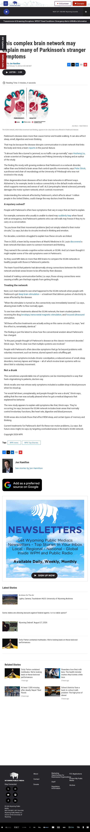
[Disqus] (45, 733)
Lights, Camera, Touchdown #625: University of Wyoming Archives (46, 599)
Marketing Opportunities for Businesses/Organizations (59, 775)
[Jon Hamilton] (7, 466)
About (36, 774)
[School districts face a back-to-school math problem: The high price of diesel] (52, 691)
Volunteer (64, 3)
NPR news (14, 443)
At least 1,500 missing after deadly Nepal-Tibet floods (31, 690)
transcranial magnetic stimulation (46, 314)
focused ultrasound (75, 314)
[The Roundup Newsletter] (45, 538)
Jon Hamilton (15, 63)
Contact (36, 779)
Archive (72, 785)
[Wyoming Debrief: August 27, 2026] (10, 626)
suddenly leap (64, 215)
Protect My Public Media (75, 779)
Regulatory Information (56, 787)
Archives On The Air (26, 595)
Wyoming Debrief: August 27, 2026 (33, 622)
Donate (80, 3)
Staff (54, 782)
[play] (6, 11)
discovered (75, 241)
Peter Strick (80, 168)
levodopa (25, 314)
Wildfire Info (3, 60)
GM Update (3, 43)
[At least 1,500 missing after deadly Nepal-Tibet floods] (12, 691)
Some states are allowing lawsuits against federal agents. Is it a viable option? (34, 613)
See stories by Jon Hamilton (29, 468)
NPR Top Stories (31, 443)
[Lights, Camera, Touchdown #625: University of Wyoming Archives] (10, 599)
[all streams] (86, 11)
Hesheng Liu (79, 153)
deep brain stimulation (29, 294)
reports (32, 148)
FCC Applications (75, 774)
